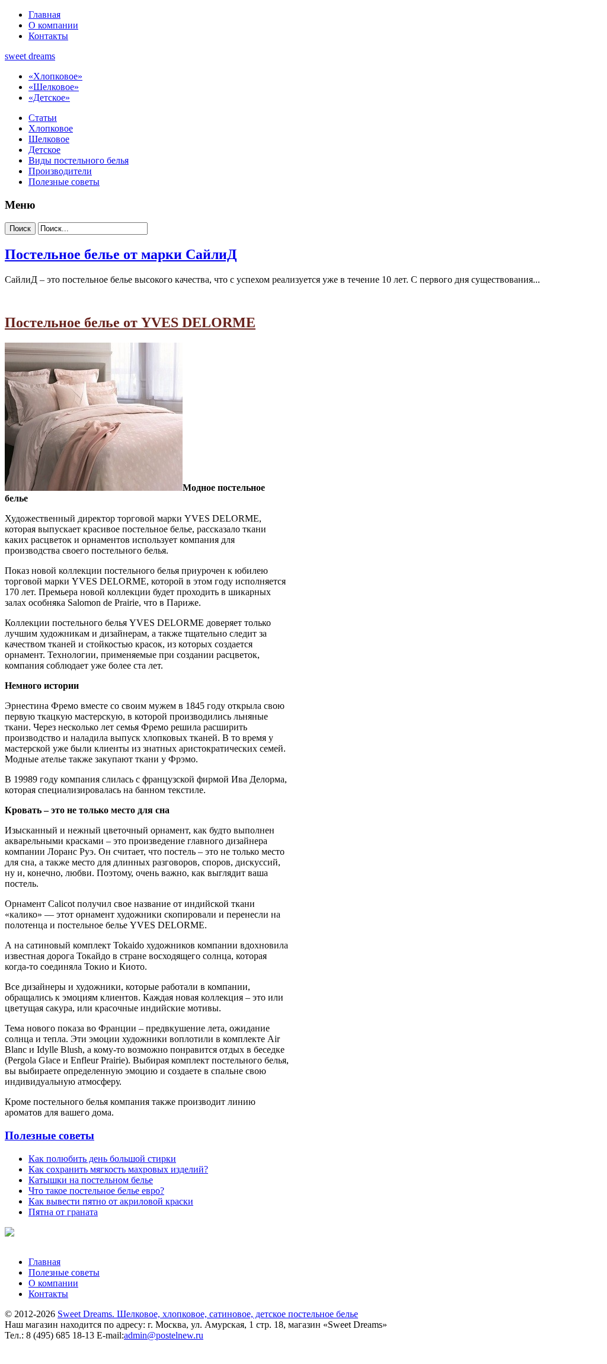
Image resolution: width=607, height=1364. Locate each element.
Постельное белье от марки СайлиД (121, 254)
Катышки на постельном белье (90, 1180)
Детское (44, 150)
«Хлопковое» (55, 76)
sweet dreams (30, 56)
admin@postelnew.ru (163, 1335)
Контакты (48, 36)
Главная (44, 14)
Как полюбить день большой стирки (102, 1159)
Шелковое (48, 139)
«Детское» (49, 97)
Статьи (42, 118)
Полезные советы (64, 182)
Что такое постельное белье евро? (96, 1191)
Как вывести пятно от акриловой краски (110, 1201)
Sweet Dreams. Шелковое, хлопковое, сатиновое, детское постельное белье (207, 1314)
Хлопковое (50, 128)
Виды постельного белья (78, 160)
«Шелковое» (53, 87)
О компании (53, 25)
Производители (60, 171)
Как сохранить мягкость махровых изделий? (118, 1169)
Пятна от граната (63, 1212)
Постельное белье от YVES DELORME (130, 322)
